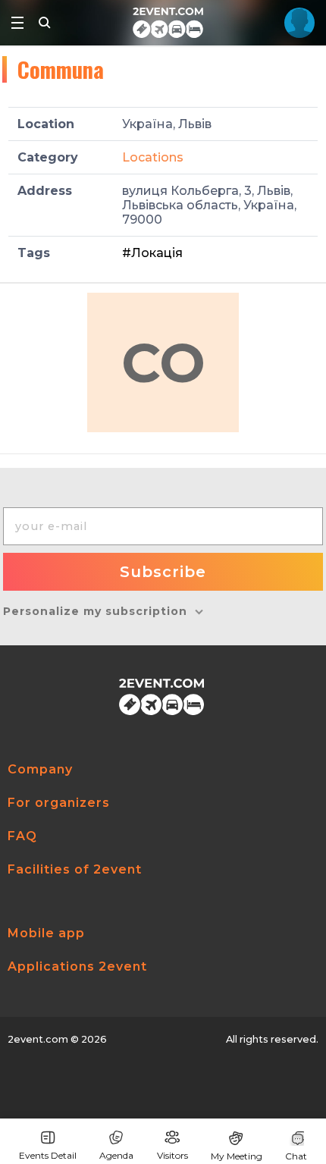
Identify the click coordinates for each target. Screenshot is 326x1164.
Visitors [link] (172, 1155)
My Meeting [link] (236, 1156)
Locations (152, 157)
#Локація (152, 253)
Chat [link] (296, 1156)
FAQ (22, 836)
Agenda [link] (116, 1155)
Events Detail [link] (48, 1155)
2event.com (38, 1039)
